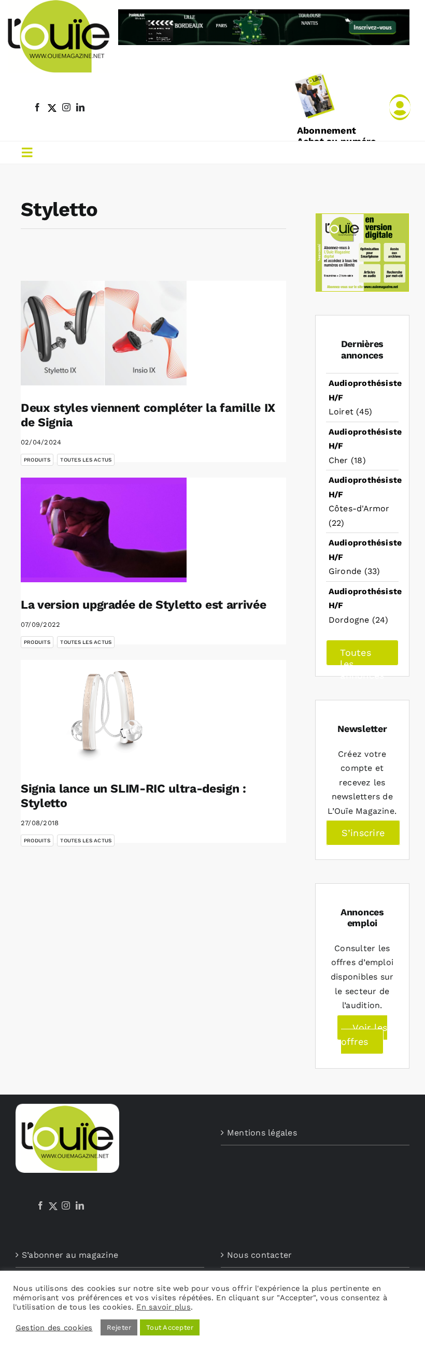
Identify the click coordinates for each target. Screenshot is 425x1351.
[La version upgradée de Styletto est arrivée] (104, 530)
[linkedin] (80, 107)
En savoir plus (163, 1307)
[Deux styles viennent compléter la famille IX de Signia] (104, 333)
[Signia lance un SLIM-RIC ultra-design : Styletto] (104, 713)
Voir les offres (364, 1034)
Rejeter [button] (119, 1327)
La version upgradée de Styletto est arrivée (143, 605)
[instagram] (66, 107)
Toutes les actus (85, 460)
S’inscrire (363, 832)
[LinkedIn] (80, 1205)
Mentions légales (262, 1133)
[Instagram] (66, 1205)
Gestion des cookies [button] (54, 1327)
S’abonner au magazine (70, 1255)
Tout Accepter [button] (169, 1327)
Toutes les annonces (362, 656)
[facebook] (37, 107)
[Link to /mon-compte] (399, 107)
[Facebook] (40, 1205)
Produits (37, 460)
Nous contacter (259, 1255)
